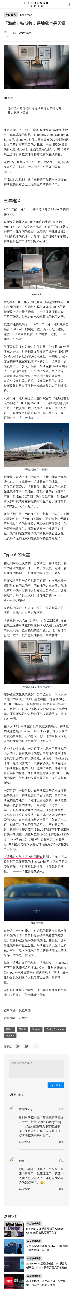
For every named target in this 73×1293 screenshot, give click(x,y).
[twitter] (26, 1046)
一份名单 (52, 699)
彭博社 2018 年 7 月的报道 (24, 302)
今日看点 (10, 14)
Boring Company (55, 1029)
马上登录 (55, 1085)
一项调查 (16, 834)
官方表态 (46, 795)
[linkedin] (36, 1046)
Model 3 (10, 1035)
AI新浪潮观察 (34, 1223)
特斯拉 (9, 1029)
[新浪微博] (17, 1046)
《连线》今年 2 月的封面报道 (23, 856)
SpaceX (36, 1029)
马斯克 (22, 1029)
